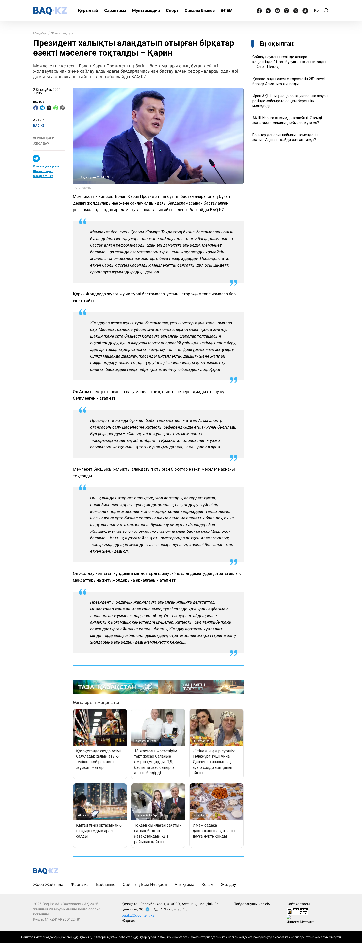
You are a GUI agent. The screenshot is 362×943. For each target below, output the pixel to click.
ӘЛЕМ (227, 10)
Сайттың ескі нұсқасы (145, 884)
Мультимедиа (146, 10)
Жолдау (228, 884)
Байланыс (105, 884)
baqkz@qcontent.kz (138, 915)
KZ (317, 10)
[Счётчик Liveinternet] (297, 911)
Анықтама (184, 884)
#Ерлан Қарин (45, 138)
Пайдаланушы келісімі (252, 904)
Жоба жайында (48, 884)
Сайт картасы (298, 904)
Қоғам (208, 884)
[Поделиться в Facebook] (35, 107)
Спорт (172, 10)
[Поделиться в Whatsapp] (55, 107)
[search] (326, 10)
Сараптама (115, 10)
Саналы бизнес (200, 10)
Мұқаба (39, 33)
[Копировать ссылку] (62, 107)
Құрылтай (88, 10)
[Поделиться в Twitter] (49, 107)
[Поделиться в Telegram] (42, 107)
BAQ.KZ (39, 125)
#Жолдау (41, 143)
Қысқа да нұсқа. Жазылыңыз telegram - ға (46, 171)
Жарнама (80, 884)
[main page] (50, 11)
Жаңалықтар (62, 33)
